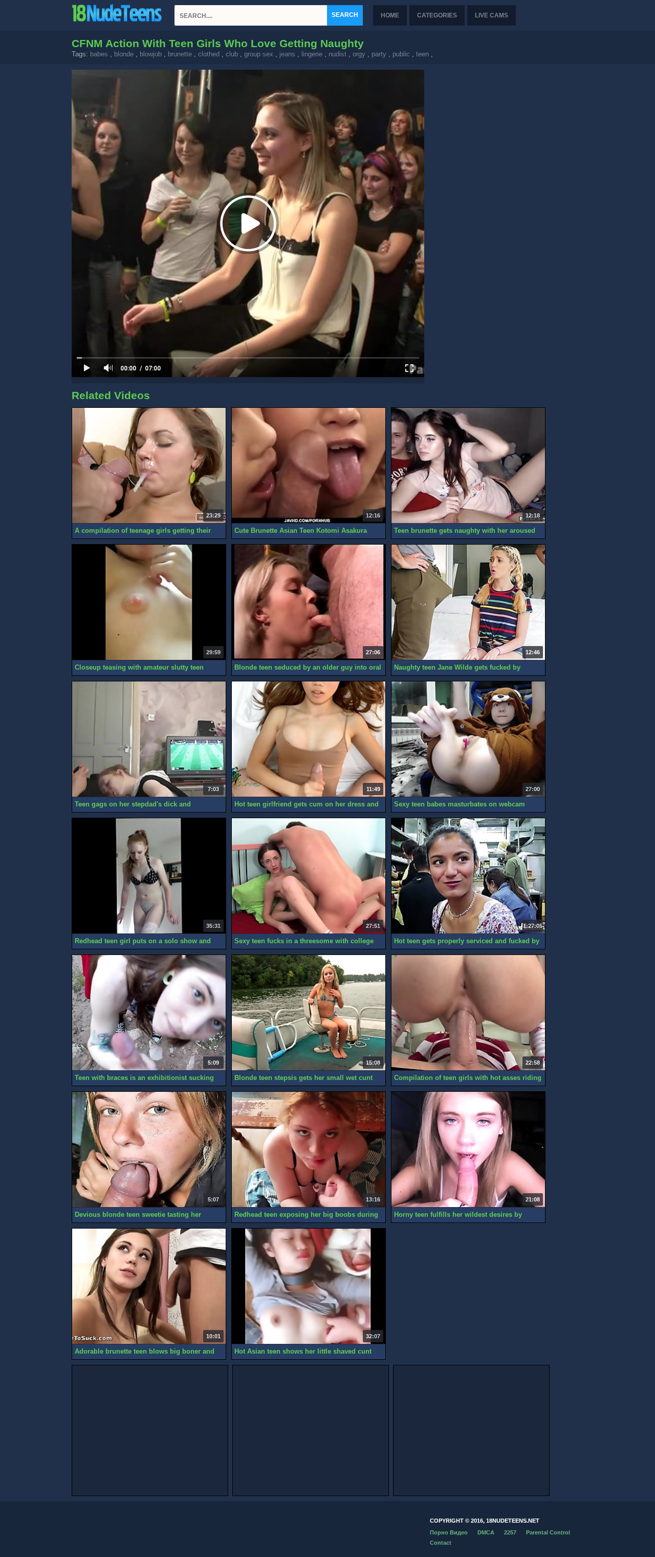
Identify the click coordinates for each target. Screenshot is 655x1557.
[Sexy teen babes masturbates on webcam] (468, 739)
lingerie (311, 54)
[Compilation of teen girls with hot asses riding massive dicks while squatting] (468, 1013)
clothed (209, 54)
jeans (287, 54)
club (232, 54)
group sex (258, 54)
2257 (510, 1532)
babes (99, 54)
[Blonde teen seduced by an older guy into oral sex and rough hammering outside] (308, 602)
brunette (180, 54)
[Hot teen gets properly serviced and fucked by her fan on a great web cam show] (468, 876)
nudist (337, 54)
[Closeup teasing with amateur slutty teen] (149, 602)
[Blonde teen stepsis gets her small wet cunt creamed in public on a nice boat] (308, 1013)
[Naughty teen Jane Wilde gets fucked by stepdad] (468, 602)
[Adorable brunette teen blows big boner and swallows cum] (149, 1286)
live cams (491, 15)
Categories (437, 15)
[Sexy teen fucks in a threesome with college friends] (308, 876)
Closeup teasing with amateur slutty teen (139, 667)
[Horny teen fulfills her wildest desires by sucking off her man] (468, 1150)
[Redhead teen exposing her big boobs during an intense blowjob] (308, 1150)
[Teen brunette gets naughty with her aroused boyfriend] (468, 466)
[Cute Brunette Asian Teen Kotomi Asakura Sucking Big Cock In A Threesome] (308, 466)
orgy (359, 54)
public (401, 54)
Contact (440, 1543)
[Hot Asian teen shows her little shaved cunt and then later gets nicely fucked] (308, 1286)
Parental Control (548, 1532)
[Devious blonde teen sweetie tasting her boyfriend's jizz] (149, 1150)
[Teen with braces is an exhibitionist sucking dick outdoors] (149, 1013)
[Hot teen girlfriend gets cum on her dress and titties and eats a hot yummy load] (308, 739)
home (390, 15)
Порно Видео (449, 1532)
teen (422, 54)
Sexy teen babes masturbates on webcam (459, 804)
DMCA (485, 1532)
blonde (124, 54)
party (379, 54)
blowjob (151, 54)
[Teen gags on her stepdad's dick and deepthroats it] (149, 739)
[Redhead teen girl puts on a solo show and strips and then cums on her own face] (149, 876)
